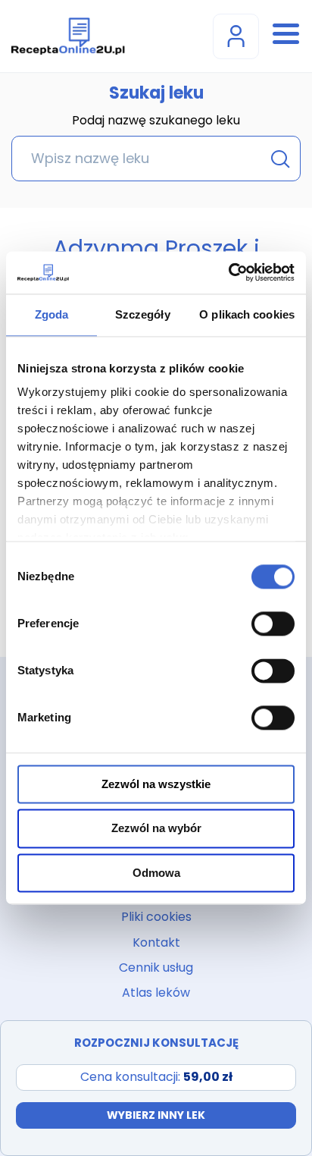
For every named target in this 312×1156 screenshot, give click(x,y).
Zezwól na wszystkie (156, 783)
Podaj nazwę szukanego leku (156, 121)
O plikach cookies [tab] (247, 314)
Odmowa (156, 872)
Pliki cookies (156, 916)
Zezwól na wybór (156, 828)
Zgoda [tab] (52, 314)
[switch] (273, 623)
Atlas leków (156, 992)
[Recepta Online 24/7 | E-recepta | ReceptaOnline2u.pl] (68, 36)
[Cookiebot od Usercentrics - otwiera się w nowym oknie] (228, 272)
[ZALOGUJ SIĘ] (236, 36)
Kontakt (156, 942)
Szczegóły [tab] (142, 314)
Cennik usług (156, 967)
